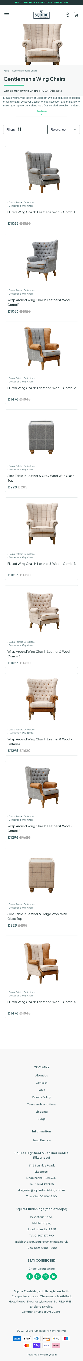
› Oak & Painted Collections (20, 202)
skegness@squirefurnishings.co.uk (41, 1190)
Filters (10, 129)
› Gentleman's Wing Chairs (20, 205)
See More (42, 111)
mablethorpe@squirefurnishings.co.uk (41, 1241)
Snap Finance (42, 1140)
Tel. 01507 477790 (41, 1235)
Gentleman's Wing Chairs (24, 70)
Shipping (42, 1111)
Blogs (42, 1119)
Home (6, 70)
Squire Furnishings (36, 1331)
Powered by (42, 1354)
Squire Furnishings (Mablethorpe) (41, 1209)
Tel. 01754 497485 (41, 1184)
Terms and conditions (41, 1104)
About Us (41, 1075)
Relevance (58, 129)
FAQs (41, 1090)
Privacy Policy (41, 1097)
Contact (41, 1082)
